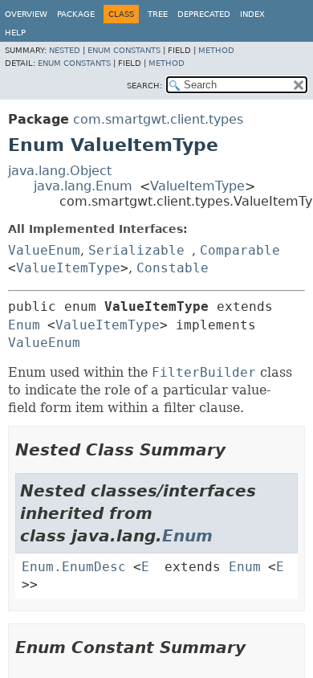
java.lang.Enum (83, 186)
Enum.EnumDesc (74, 566)
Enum (24, 325)
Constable (172, 268)
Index (252, 14)
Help (15, 32)
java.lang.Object (60, 170)
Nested (64, 50)
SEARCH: (144, 85)
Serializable (136, 250)
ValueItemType (197, 186)
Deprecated (203, 14)
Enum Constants (124, 50)
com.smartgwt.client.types (158, 119)
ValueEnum (44, 250)
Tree (158, 14)
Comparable (240, 250)
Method (216, 50)
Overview (26, 14)
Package (76, 14)
